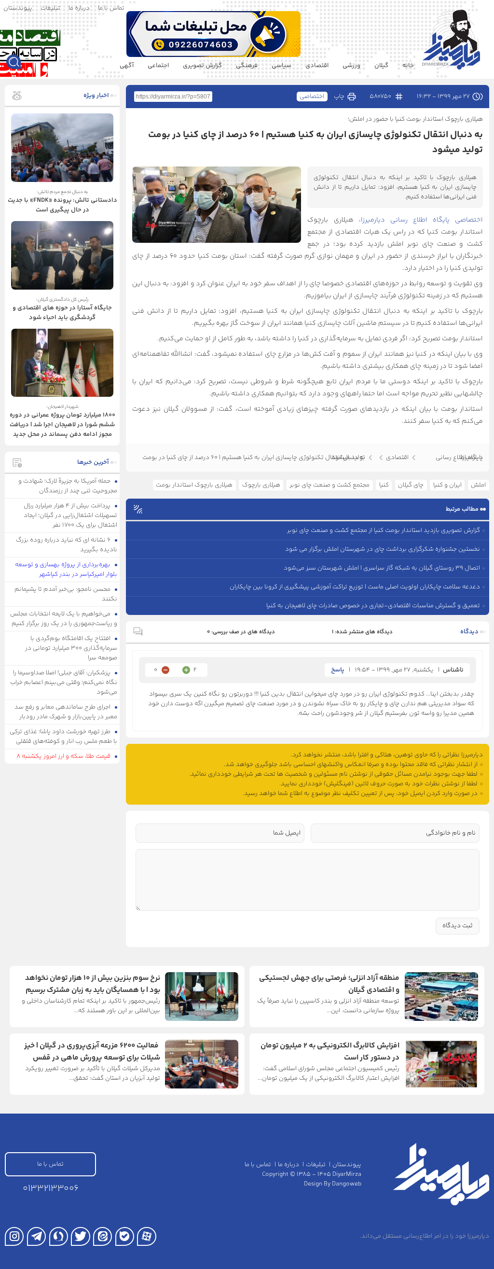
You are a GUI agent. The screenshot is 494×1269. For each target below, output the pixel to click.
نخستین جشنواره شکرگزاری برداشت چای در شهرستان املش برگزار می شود (382, 549)
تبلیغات (50, 8)
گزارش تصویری (202, 65)
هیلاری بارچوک (261, 485)
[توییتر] (80, 1236)
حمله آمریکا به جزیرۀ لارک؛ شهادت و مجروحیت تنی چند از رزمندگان (68, 486)
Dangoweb (346, 1184)
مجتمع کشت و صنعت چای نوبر (329, 485)
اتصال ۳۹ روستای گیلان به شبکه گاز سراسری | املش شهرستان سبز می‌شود (382, 568)
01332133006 (51, 1188)
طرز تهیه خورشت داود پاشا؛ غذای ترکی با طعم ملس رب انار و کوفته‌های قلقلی (64, 736)
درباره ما (79, 8)
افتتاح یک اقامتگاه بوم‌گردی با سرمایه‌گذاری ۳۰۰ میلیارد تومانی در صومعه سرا (71, 648)
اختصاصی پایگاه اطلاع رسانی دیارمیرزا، (418, 220)
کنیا (384, 485)
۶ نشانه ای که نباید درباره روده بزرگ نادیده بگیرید (67, 545)
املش (478, 485)
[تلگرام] (36, 1236)
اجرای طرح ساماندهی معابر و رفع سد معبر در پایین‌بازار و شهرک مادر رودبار (66, 712)
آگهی (127, 65)
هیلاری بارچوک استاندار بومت (194, 485)
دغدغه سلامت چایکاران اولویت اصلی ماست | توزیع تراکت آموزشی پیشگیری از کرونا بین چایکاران (355, 587)
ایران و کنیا (447, 485)
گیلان (381, 65)
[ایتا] (102, 1236)
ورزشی (351, 65)
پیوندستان (17, 8)
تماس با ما (111, 8)
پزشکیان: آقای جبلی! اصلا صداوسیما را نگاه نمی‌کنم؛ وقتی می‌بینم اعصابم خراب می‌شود (63, 682)
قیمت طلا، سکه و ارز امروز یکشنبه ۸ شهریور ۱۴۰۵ (67, 761)
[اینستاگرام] (14, 1236)
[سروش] (58, 1236)
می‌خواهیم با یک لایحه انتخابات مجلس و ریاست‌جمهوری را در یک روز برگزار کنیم (64, 618)
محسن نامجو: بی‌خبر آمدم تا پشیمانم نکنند (66, 594)
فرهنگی (247, 65)
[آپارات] (146, 1236)
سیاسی (281, 65)
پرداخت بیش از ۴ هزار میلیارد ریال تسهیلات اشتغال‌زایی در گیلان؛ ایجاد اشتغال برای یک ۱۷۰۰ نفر (71, 515)
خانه (408, 65)
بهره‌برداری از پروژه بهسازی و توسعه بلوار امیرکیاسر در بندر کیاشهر (66, 569)
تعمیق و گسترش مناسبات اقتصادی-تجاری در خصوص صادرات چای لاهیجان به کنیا (373, 606)
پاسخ (337, 670)
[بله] (124, 1236)
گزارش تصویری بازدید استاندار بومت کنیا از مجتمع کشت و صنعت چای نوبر (383, 530)
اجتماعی (158, 65)
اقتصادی (317, 65)
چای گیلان (411, 485)
